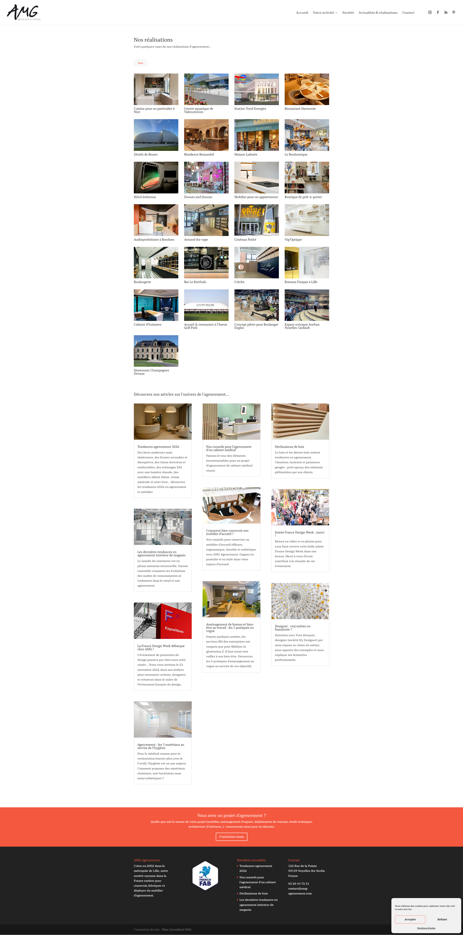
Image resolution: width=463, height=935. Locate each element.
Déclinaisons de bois (289, 446)
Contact (408, 13)
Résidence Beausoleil (199, 154)
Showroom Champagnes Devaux (151, 372)
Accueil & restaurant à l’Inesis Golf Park (205, 326)
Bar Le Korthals (195, 282)
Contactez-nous (231, 836)
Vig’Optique (293, 239)
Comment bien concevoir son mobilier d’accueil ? (227, 532)
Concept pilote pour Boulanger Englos (256, 326)
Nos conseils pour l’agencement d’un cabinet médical (229, 448)
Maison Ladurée (245, 154)
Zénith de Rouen (146, 154)
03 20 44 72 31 (298, 883)
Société (348, 13)
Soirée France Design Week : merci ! (299, 534)
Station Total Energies (250, 108)
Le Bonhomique (296, 154)
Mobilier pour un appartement (256, 197)
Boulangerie (142, 282)
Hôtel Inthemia (145, 197)
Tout (140, 63)
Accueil (302, 13)
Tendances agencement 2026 (158, 446)
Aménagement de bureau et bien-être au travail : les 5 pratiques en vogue (230, 627)
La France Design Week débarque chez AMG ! (161, 647)
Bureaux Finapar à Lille (301, 282)
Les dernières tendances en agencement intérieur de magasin (161, 553)
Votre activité (323, 13)
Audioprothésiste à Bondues (154, 239)
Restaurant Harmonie (300, 108)
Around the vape (196, 239)
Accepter (410, 919)
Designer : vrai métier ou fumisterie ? (292, 627)
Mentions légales (426, 928)
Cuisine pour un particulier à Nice (154, 110)
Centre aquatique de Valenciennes (198, 110)
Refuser (442, 919)
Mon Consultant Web (176, 929)
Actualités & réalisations (378, 13)
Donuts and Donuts (198, 197)
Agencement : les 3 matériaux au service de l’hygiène (160, 746)
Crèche (239, 282)
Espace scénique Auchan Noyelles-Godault (302, 326)
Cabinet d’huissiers (148, 324)
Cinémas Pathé (245, 239)
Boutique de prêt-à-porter (303, 197)
